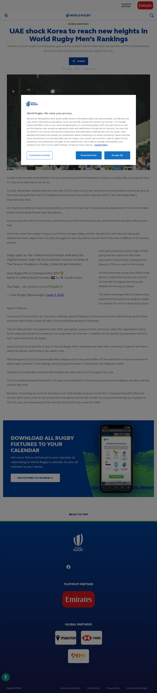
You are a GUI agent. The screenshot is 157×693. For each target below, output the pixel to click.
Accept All (117, 155)
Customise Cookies (39, 155)
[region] (78, 130)
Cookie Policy (101, 144)
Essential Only (89, 155)
